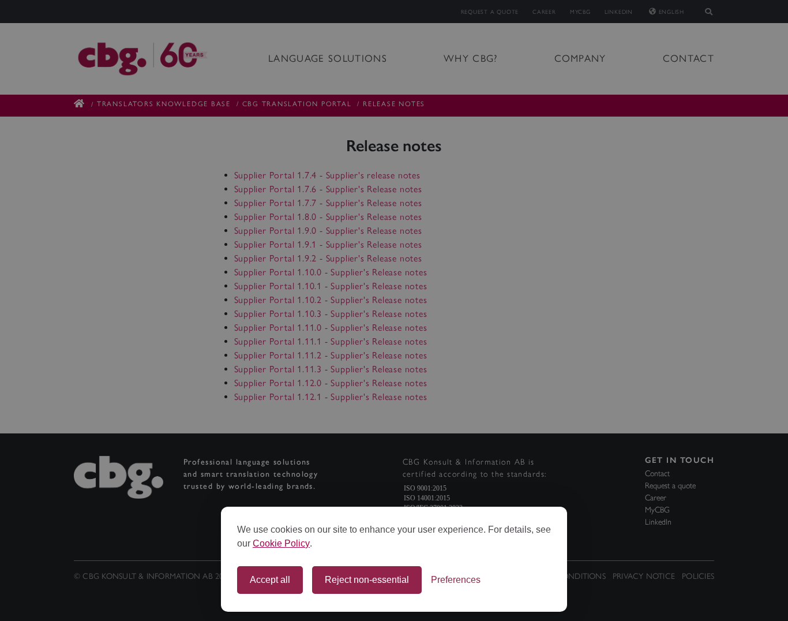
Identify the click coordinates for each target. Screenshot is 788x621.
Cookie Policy (281, 543)
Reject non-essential (367, 580)
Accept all (270, 580)
